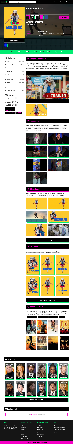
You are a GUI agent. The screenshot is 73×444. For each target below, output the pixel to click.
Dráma (36, 13)
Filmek (46, 2)
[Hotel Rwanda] (53, 327)
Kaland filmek (40, 431)
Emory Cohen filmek (42, 382)
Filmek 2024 (23, 427)
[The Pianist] (64, 343)
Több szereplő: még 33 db (36, 399)
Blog (62, 2)
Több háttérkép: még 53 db (47, 240)
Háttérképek (34, 52)
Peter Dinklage (60, 33)
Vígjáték (32, 13)
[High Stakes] (31, 327)
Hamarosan (23, 432)
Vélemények (61, 52)
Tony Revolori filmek (53, 382)
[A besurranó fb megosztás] (46, 17)
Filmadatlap (11, 52)
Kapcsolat (56, 431)
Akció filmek (40, 425)
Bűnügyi (28, 13)
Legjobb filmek (24, 425)
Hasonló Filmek (48, 52)
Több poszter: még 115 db (47, 300)
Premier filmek (24, 436)
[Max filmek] (5, 45)
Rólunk (55, 425)
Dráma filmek (40, 429)
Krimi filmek (40, 427)
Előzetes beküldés (14, 40)
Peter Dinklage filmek (31, 365)
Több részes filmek (25, 438)
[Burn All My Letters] (42, 343)
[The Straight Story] (53, 343)
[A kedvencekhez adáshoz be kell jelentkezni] (32, 17)
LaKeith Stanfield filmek (9, 383)
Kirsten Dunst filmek (20, 364)
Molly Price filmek (63, 382)
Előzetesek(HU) (19, 52)
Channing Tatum (42, 33)
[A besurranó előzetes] (12, 22)
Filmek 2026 (23, 431)
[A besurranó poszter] (17, 22)
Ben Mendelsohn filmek (63, 365)
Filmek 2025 (23, 429)
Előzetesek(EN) (27, 52)
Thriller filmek (40, 436)
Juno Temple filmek (42, 364)
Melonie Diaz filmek (20, 382)
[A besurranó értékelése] (41, 17)
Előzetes (64, 17)
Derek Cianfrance (42, 31)
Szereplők (55, 52)
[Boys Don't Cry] (31, 343)
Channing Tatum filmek (9, 365)
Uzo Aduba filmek (52, 364)
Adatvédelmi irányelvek (59, 427)
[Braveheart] (42, 327)
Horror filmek (40, 432)
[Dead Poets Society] (64, 327)
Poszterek (41, 52)
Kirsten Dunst (52, 33)
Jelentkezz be (34, 414)
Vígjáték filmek (40, 434)
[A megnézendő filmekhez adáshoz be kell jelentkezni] (37, 17)
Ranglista (56, 432)
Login (69, 2)
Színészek (54, 2)
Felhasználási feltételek (59, 429)
